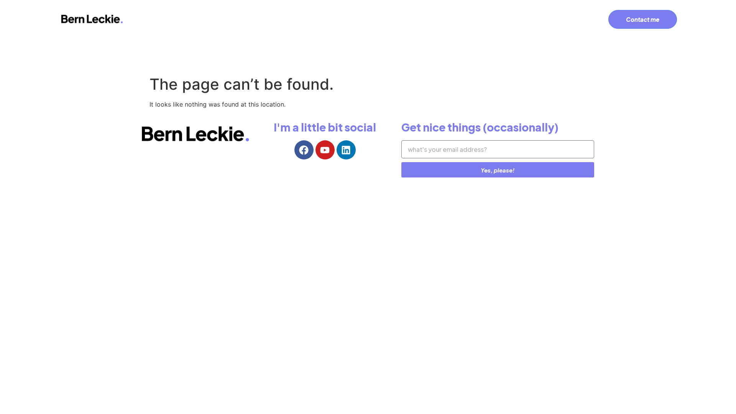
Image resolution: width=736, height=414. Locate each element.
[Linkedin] (346, 149)
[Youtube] (325, 149)
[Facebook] (304, 149)
